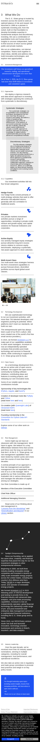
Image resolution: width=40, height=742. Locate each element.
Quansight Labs (21, 405)
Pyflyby (30, 396)
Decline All (29, 739)
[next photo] (6, 305)
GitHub (4, 428)
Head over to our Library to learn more (17, 694)
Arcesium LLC (23, 340)
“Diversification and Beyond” (12, 511)
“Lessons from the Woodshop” (13, 509)
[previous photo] (3, 305)
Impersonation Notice (30, 712)
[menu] (37, 3)
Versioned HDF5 (8, 408)
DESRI (10, 582)
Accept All (10, 739)
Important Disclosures (31, 709)
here (12, 401)
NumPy (22, 391)
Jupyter (11, 391)
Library (4, 513)
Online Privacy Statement (9, 712)
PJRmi (7, 398)
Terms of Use (5, 709)
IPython (4, 391)
